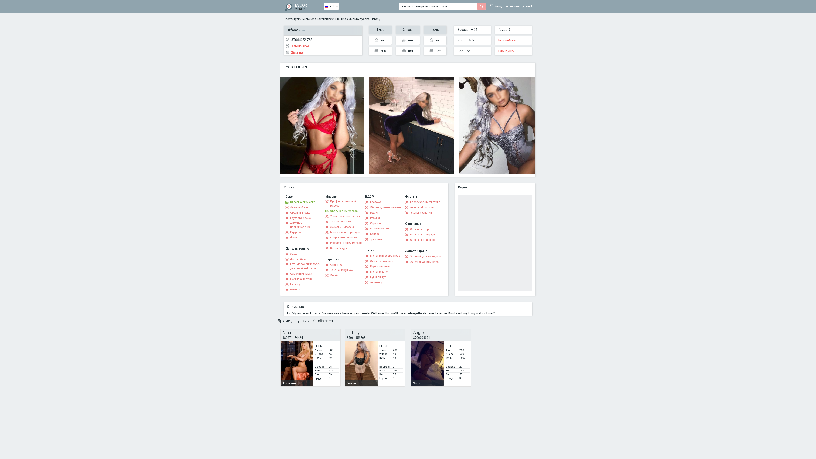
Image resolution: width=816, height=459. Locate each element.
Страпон (375, 223)
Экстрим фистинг (421, 212)
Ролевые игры (379, 228)
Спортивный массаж (343, 237)
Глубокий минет (380, 266)
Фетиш (294, 237)
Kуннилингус (378, 277)
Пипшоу (295, 284)
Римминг (295, 289)
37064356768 (301, 40)
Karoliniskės (325, 19)
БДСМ (374, 212)
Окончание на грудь (423, 234)
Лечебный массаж (342, 226)
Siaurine (340, 19)
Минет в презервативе (385, 255)
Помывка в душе (301, 278)
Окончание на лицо (422, 239)
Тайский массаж (340, 221)
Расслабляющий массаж (346, 242)
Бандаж (375, 233)
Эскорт (295, 254)
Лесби (334, 275)
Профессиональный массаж (343, 203)
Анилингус (377, 282)
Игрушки (296, 232)
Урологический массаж (345, 216)
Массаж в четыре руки (345, 232)
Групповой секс (300, 218)
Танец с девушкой (341, 270)
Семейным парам (301, 273)
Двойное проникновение (300, 224)
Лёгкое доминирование (385, 207)
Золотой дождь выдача (426, 256)
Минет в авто (379, 271)
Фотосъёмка (298, 259)
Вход (513, 6)
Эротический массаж (344, 210)
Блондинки (506, 51)
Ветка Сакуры (339, 248)
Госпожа (375, 202)
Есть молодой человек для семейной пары (305, 266)
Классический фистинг (425, 202)
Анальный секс (300, 207)
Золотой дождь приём (425, 261)
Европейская (507, 40)
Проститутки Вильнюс (299, 19)
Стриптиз (336, 264)
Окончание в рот (421, 229)
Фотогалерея (296, 67)
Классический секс (302, 202)
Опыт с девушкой (381, 261)
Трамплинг (377, 239)
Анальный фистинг (422, 207)
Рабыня (375, 218)
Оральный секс (300, 212)
